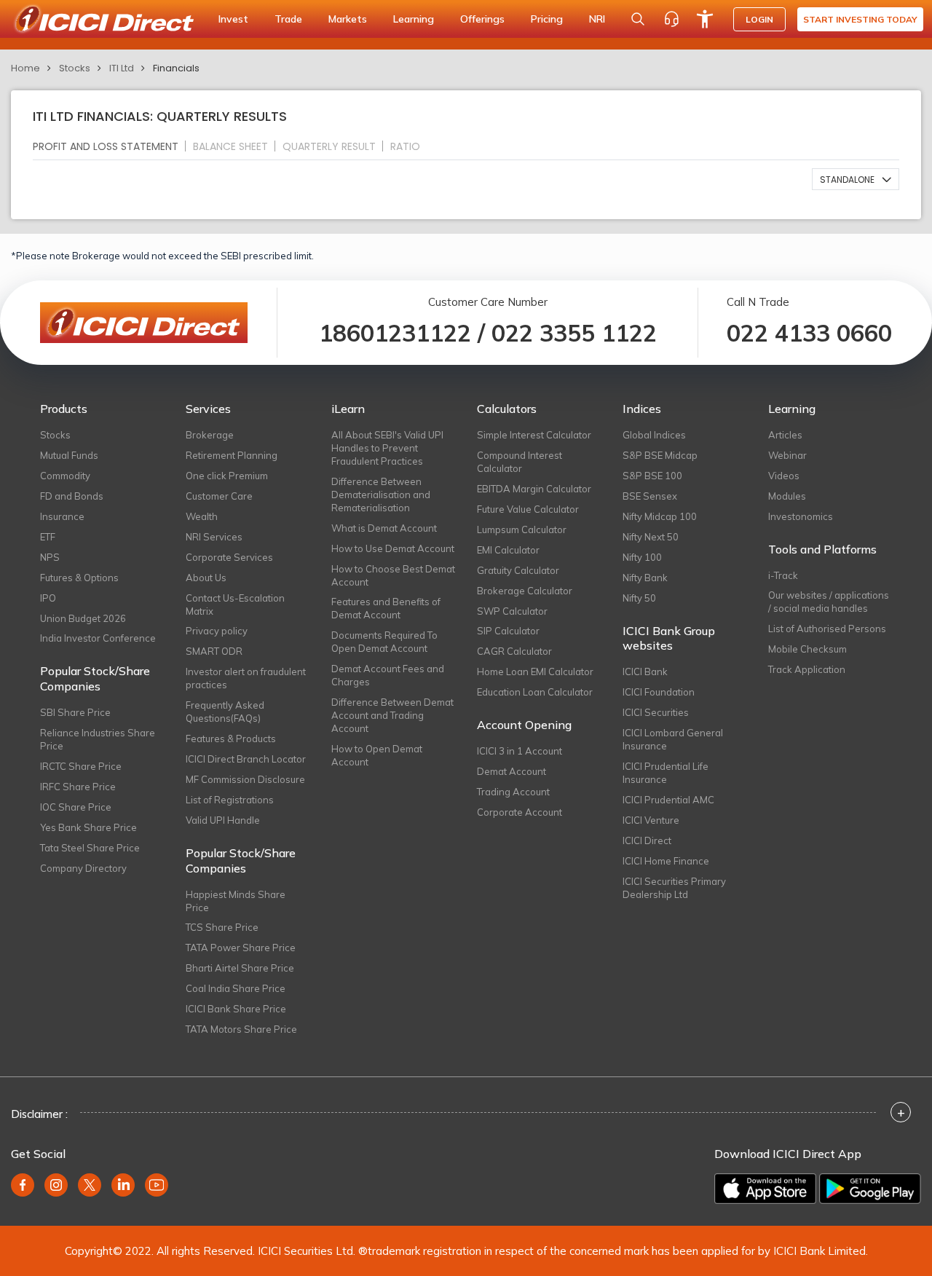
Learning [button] (413, 18)
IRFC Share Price (78, 786)
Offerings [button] (482, 18)
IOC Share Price (75, 807)
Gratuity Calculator (518, 570)
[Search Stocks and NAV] (638, 19)
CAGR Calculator (514, 651)
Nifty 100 (642, 557)
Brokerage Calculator (524, 590)
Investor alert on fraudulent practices (246, 678)
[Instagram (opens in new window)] (56, 1185)
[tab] (111, 146)
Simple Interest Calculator (534, 435)
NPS (50, 557)
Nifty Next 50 (651, 537)
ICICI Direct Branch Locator (246, 759)
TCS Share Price (222, 927)
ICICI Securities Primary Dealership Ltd (674, 887)
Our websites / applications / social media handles (828, 601)
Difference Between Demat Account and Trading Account (392, 715)
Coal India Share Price (235, 988)
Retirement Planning (231, 455)
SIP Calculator (508, 631)
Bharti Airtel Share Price (240, 968)
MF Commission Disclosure (245, 779)
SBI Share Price (75, 712)
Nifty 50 (639, 598)
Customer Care (219, 496)
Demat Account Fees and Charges (387, 675)
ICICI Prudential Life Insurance (665, 772)
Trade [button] (288, 18)
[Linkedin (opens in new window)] (123, 1185)
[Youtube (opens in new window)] (156, 1185)
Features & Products (231, 738)
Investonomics (800, 516)
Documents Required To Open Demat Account (384, 641)
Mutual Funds (69, 455)
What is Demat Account (384, 528)
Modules (787, 496)
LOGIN (759, 19)
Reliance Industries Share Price (97, 739)
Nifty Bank (645, 577)
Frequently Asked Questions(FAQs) (225, 711)
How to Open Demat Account (376, 755)
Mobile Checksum (807, 649)
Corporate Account (519, 812)
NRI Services (214, 537)
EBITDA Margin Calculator (534, 489)
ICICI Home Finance (666, 861)
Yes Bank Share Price (88, 827)
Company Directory (83, 868)
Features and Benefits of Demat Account (386, 608)
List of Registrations (230, 800)
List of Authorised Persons (827, 628)
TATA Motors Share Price (241, 1029)
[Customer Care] (671, 19)
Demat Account (511, 771)
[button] (855, 179)
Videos (783, 475)
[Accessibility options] (705, 19)
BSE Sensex (650, 496)
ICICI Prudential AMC (668, 800)
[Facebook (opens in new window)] (22, 1185)
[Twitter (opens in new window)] (89, 1185)
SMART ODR (214, 651)
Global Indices (654, 435)
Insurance (62, 516)
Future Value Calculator (528, 509)
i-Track (783, 575)
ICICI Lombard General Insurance (673, 739)
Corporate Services (229, 557)
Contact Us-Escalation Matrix (235, 604)
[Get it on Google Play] (870, 1188)
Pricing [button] (547, 18)
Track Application (806, 669)
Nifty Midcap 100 (660, 516)
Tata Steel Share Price (90, 848)
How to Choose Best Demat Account (393, 575)
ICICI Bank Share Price (236, 1009)
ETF (47, 537)
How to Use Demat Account (392, 548)
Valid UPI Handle (223, 820)
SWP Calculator (512, 611)
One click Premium (227, 475)
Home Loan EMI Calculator (535, 671)
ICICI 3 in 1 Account (519, 751)
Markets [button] (347, 18)
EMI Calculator (508, 550)
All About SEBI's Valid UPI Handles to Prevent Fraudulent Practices (387, 448)
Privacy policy (217, 631)
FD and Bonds (71, 496)
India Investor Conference (98, 638)
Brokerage (210, 435)
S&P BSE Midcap (660, 455)
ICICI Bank (645, 671)
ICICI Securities (656, 712)
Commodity (65, 475)
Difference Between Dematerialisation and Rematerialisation (380, 494)
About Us (206, 577)
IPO (48, 598)
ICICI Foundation (659, 692)
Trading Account (513, 792)
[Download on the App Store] (765, 1188)
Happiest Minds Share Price (235, 901)
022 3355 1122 (574, 332)
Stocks (74, 68)
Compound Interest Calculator (519, 461)
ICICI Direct (647, 840)
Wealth (202, 516)
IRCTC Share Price (81, 766)
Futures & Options (79, 577)
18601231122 (395, 332)
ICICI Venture (651, 820)
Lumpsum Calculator (521, 529)
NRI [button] (597, 18)
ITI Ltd (121, 68)
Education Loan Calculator (535, 692)
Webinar (787, 455)
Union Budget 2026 (83, 618)
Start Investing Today (860, 19)
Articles (785, 435)
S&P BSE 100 (652, 475)
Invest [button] (233, 18)
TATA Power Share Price (241, 947)
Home (25, 68)
